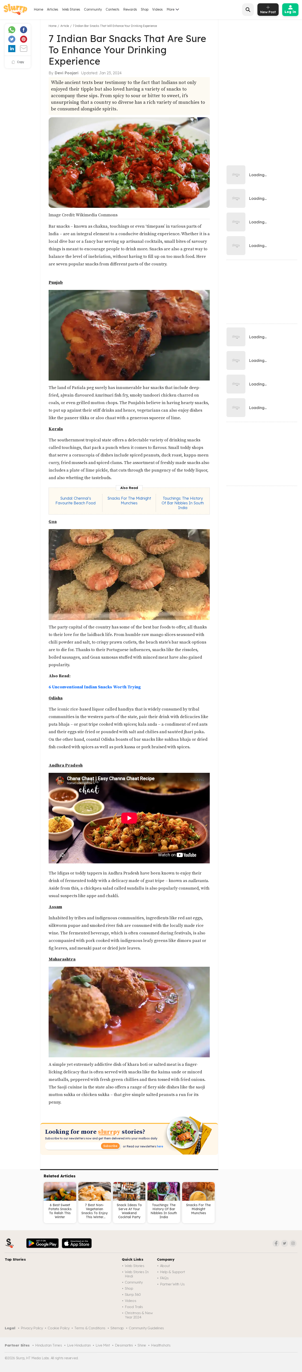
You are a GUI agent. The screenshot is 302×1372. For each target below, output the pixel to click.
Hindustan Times (48, 1345)
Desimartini (124, 1345)
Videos (157, 9)
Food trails (134, 1307)
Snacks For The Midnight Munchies (129, 500)
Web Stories (71, 9)
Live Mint (103, 1345)
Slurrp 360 (133, 1294)
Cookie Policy (58, 1328)
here (159, 1146)
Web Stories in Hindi (137, 1274)
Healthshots (161, 1345)
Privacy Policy (32, 1328)
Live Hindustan (79, 1345)
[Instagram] (293, 1243)
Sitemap (117, 1328)
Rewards (130, 9)
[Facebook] (276, 1243)
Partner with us (172, 1284)
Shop (144, 9)
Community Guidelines (146, 1328)
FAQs (164, 1278)
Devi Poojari (67, 73)
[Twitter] (284, 1243)
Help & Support (172, 1272)
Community (93, 9)
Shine (142, 1345)
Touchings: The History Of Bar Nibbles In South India (183, 503)
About (165, 1265)
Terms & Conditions (89, 1328)
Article (64, 26)
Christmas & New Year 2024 (139, 1315)
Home (38, 9)
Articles (52, 9)
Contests (112, 9)
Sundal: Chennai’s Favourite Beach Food (75, 500)
